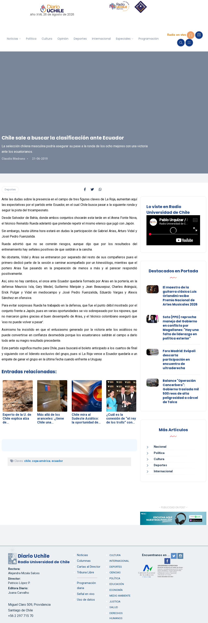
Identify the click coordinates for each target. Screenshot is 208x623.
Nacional (160, 446)
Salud (113, 607)
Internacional (101, 39)
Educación (116, 584)
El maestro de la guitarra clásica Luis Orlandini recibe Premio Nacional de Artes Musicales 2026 (180, 296)
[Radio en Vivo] (190, 35)
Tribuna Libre (85, 572)
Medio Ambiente (119, 595)
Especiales (123, 39)
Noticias (12, 39)
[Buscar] (181, 42)
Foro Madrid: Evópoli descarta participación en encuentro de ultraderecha (179, 359)
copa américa (41, 461)
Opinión (62, 39)
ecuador (57, 461)
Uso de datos (86, 599)
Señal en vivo (85, 594)
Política (31, 39)
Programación (149, 39)
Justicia (114, 601)
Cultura (47, 39)
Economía (116, 589)
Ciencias (115, 572)
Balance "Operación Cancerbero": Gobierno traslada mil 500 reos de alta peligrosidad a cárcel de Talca (181, 391)
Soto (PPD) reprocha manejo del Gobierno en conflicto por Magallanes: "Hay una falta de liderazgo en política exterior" (181, 327)
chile (27, 461)
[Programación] (199, 35)
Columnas (84, 561)
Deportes (80, 39)
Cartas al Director (88, 566)
